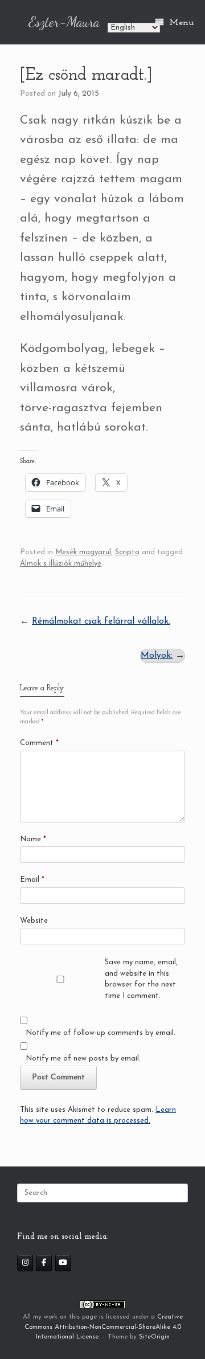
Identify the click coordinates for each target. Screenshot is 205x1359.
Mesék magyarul (83, 552)
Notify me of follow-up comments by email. (100, 1033)
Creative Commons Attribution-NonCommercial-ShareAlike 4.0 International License (103, 1326)
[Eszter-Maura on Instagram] (25, 1263)
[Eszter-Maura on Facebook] (44, 1263)
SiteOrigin (154, 1336)
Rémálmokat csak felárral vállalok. (101, 621)
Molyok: (157, 655)
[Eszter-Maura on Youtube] (63, 1263)
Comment (39, 743)
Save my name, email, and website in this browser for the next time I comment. (141, 979)
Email (32, 879)
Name (33, 839)
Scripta (127, 552)
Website (34, 920)
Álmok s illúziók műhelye (60, 563)
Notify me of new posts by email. (83, 1058)
